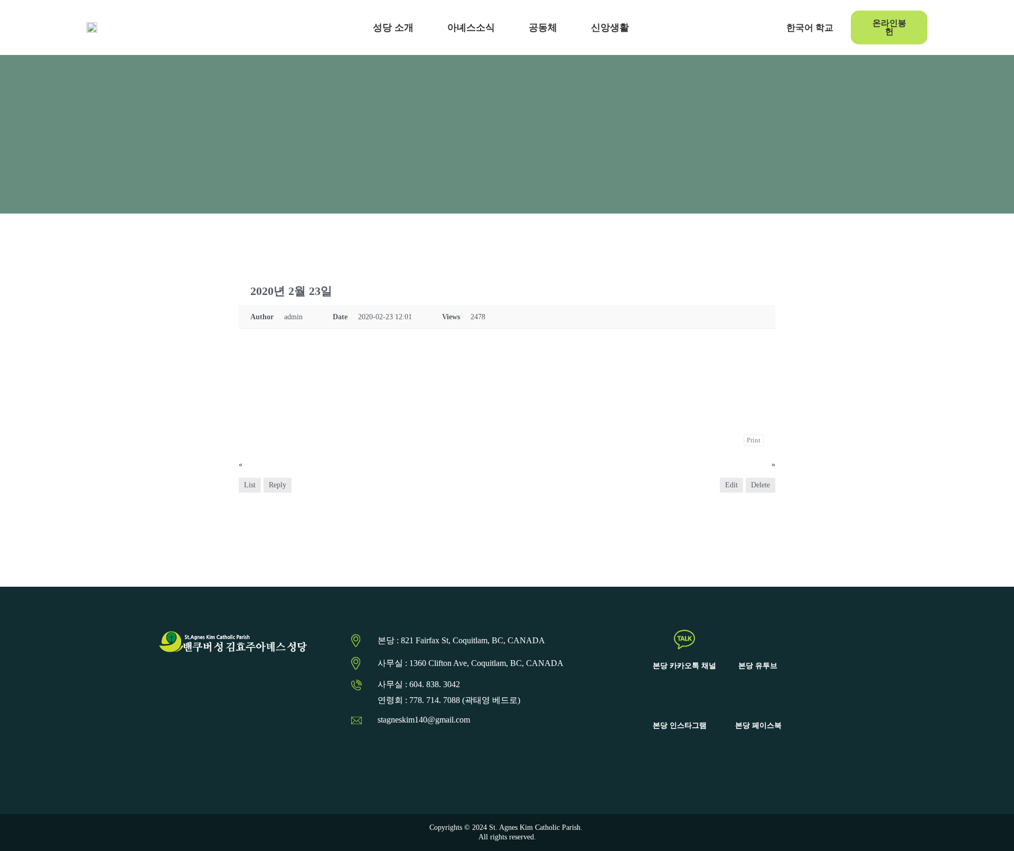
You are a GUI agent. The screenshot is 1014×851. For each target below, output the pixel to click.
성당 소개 (393, 27)
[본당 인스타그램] (679, 699)
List (250, 485)
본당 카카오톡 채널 (684, 666)
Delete (760, 485)
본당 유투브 (757, 666)
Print (753, 440)
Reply (277, 485)
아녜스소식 (471, 27)
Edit (731, 485)
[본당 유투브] (757, 639)
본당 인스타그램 (680, 725)
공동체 (543, 27)
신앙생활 (610, 27)
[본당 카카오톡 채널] (684, 639)
